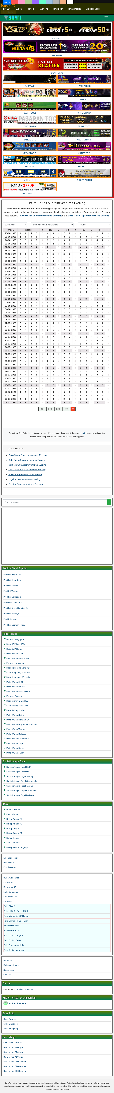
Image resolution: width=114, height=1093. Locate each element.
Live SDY (6, 9)
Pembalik (7, 960)
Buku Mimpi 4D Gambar (14, 1071)
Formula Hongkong (15, 663)
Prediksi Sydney (10, 585)
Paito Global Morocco (14, 950)
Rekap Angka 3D (14, 824)
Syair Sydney (9, 1019)
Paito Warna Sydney (15, 715)
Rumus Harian (13, 809)
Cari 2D (7, 974)
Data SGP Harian (14, 649)
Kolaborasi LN (10, 896)
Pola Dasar (8, 862)
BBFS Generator (11, 878)
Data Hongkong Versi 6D (18, 672)
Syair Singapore (10, 1024)
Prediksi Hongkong (25, 989)
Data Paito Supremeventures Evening (88, 215)
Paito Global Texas (12, 940)
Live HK (31, 9)
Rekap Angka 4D (14, 828)
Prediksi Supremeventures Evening (25, 484)
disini (82, 433)
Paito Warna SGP (14, 653)
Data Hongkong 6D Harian (18, 677)
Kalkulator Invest (11, 965)
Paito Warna (12, 814)
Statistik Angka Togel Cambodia (21, 790)
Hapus (7, 2)
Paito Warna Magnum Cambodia (21, 724)
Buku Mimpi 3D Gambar (14, 1066)
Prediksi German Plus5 (14, 625)
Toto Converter (13, 842)
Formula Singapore (15, 639)
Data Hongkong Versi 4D (18, 668)
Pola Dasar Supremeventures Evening (27, 469)
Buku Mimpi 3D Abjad (13, 1052)
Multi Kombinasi (10, 892)
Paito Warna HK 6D (15, 686)
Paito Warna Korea (15, 748)
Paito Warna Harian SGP (18, 658)
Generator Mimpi (93, 9)
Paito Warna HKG (14, 682)
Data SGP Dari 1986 (16, 644)
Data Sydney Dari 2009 (17, 701)
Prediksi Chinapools (12, 602)
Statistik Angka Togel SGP (18, 767)
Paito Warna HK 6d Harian (16, 921)
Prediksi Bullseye (11, 613)
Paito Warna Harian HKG (18, 691)
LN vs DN (7, 901)
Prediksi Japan (10, 619)
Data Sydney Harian (15, 710)
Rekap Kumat (12, 838)
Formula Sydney (14, 696)
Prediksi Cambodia (12, 597)
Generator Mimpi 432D (14, 1043)
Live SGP (19, 9)
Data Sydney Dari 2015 (17, 705)
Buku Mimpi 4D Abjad (13, 1057)
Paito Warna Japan (15, 753)
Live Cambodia (74, 9)
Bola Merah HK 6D (12, 930)
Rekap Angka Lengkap (17, 847)
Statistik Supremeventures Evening (25, 474)
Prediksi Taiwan (10, 591)
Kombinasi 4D (9, 887)
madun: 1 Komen (17, 1003)
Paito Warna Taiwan (15, 729)
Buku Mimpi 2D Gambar (14, 1061)
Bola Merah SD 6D (12, 926)
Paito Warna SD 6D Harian (16, 916)
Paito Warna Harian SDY (17, 720)
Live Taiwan (58, 9)
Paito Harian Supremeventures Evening (57, 203)
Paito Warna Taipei (15, 743)
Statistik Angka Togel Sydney (19, 776)
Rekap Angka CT (14, 833)
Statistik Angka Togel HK (17, 771)
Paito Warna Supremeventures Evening (40, 215)
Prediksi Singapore (12, 574)
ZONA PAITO (8, 5)
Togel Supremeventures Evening (24, 479)
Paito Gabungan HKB (14, 945)
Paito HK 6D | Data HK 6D (16, 911)
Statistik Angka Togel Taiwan (19, 786)
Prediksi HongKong (12, 580)
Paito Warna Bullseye (16, 734)
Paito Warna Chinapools (17, 738)
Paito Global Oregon (13, 935)
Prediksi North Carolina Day (16, 608)
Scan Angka (8, 12)
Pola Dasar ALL (10, 867)
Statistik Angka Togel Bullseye (20, 795)
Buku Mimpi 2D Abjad (13, 1047)
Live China (44, 9)
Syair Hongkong (10, 1028)
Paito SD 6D (9, 906)
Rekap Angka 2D (14, 819)
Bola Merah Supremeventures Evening (27, 465)
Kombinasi (8, 882)
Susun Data (8, 970)
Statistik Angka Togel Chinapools (21, 781)
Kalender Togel (10, 858)
